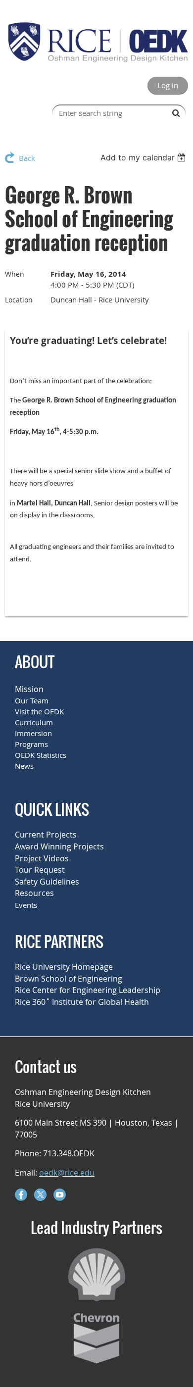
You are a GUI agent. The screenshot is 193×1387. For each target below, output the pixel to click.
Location (19, 299)
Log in (167, 85)
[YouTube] (59, 1195)
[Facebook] (21, 1195)
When (14, 274)
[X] (40, 1195)
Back (27, 158)
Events (26, 905)
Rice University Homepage (64, 966)
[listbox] (144, 157)
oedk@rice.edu (67, 1172)
